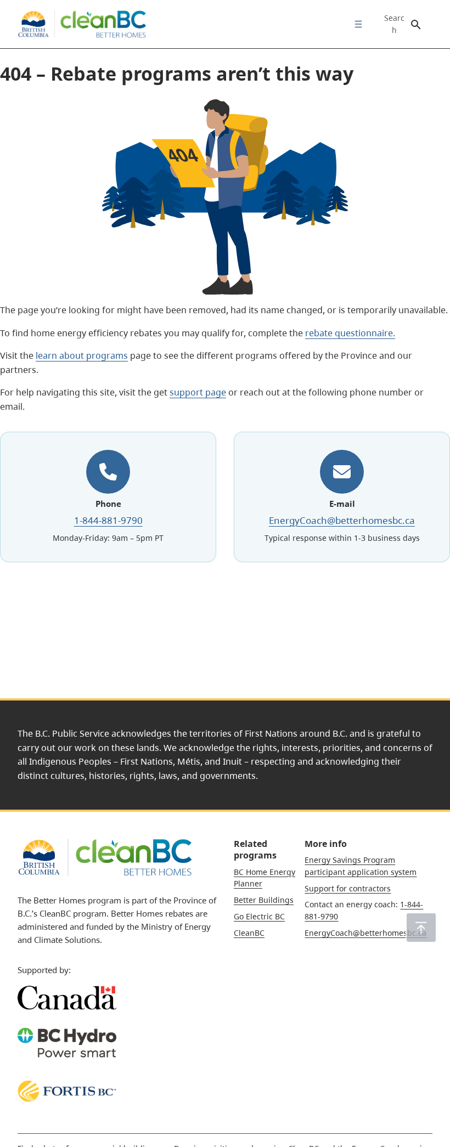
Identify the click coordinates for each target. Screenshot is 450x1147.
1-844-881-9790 (108, 520)
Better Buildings (264, 900)
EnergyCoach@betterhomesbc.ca (342, 520)
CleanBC (249, 933)
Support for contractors (348, 888)
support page (198, 392)
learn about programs (82, 355)
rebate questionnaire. (350, 333)
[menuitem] (355, 24)
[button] (421, 927)
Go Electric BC (259, 916)
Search (394, 24)
